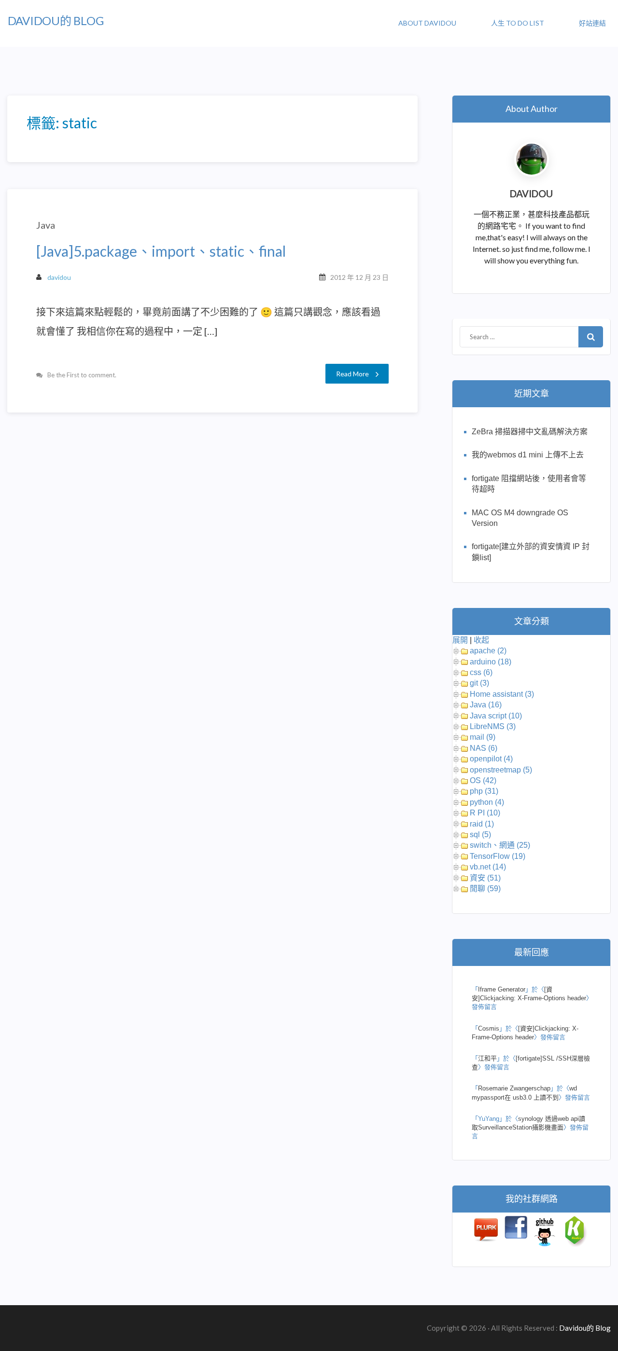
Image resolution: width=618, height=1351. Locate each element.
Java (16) (486, 705)
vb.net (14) (488, 867)
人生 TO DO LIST (517, 23)
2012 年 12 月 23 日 (359, 277)
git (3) (479, 683)
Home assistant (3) (502, 694)
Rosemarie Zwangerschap (514, 1088)
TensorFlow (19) (497, 856)
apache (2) (488, 651)
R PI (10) (485, 813)
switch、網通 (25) (500, 845)
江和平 (487, 1058)
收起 (481, 640)
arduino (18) (490, 662)
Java (45, 225)
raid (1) (482, 824)
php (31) (484, 791)
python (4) (487, 802)
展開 (460, 640)
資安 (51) (485, 878)
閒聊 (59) (485, 888)
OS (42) (483, 780)
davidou (59, 277)
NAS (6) (483, 748)
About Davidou (427, 23)
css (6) (481, 672)
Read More (352, 374)
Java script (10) (496, 716)
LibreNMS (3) (493, 726)
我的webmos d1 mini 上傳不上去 (528, 455)
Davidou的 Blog (56, 21)
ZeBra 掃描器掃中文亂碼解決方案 (530, 431)
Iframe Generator (501, 989)
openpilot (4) (491, 759)
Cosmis (488, 1028)
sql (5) (480, 834)
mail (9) (482, 737)
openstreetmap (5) (501, 770)
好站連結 (592, 23)
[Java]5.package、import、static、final (161, 251)
